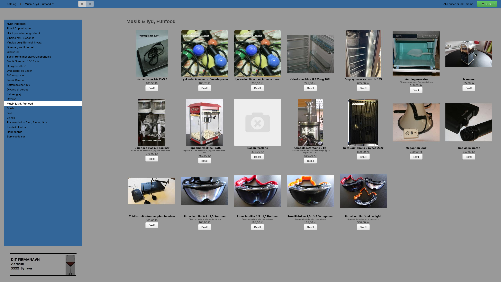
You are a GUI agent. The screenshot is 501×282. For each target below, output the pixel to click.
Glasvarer (13, 51)
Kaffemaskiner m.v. (19, 84)
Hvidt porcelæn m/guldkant (23, 33)
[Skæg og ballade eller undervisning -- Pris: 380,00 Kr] (363, 190)
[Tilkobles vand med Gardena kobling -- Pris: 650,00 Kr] (416, 53)
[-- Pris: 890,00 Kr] (363, 122)
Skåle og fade (15, 75)
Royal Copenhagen (19, 28)
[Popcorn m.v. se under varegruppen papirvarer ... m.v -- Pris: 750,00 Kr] (204, 122)
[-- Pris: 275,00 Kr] (310, 53)
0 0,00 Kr (487, 3)
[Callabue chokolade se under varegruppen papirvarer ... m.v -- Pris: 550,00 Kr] (310, 122)
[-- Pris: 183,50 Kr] (151, 53)
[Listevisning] (82, 4)
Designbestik (15, 66)
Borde (10, 108)
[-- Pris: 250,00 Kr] (257, 53)
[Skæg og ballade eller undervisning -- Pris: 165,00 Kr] (204, 190)
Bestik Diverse (15, 80)
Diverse (11, 98)
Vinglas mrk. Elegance (20, 37)
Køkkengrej (14, 94)
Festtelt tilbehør (16, 127)
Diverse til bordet (17, 89)
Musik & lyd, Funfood (38, 3)
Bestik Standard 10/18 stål (23, 61)
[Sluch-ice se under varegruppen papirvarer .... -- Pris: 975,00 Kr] (151, 122)
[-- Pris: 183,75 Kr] (204, 53)
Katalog (11, 3)
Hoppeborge (14, 131)
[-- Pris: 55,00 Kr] (468, 53)
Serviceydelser (16, 136)
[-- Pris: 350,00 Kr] (468, 122)
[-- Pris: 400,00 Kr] (151, 190)
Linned (11, 117)
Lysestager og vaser (19, 70)
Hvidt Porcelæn (16, 23)
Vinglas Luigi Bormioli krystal (24, 42)
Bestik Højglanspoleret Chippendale (29, 56)
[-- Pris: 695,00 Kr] (363, 53)
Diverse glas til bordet (20, 47)
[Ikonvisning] (90, 4)
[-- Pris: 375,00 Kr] (257, 122)
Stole (10, 113)
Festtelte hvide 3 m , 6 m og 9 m (27, 122)
